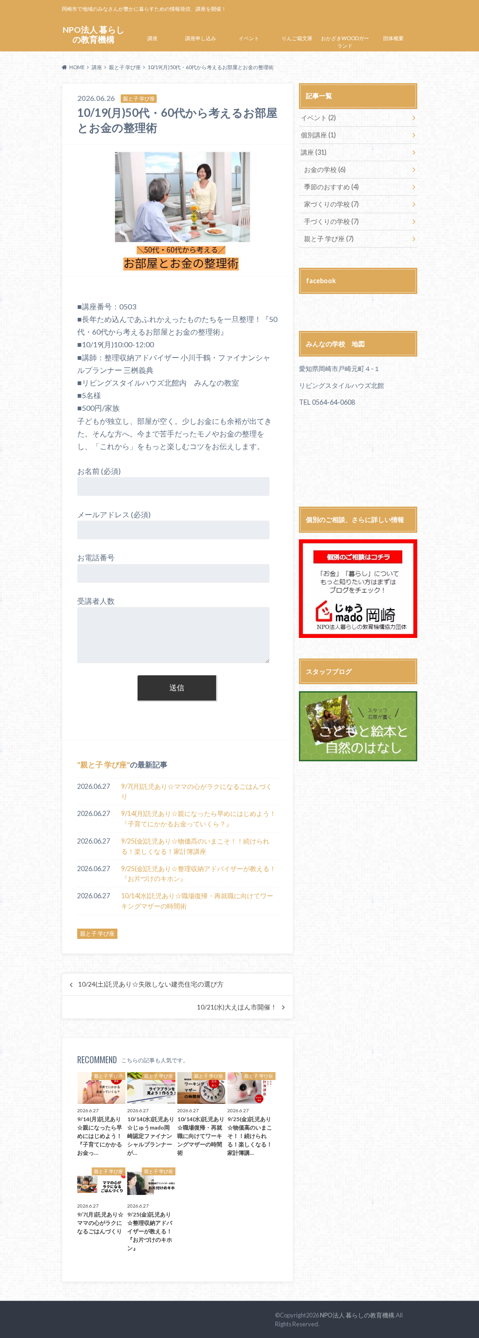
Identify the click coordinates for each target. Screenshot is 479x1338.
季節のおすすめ (331, 187)
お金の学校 (325, 169)
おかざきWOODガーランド (345, 42)
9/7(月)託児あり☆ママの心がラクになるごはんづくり (196, 791)
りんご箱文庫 (297, 38)
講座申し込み (200, 38)
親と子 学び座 (103, 764)
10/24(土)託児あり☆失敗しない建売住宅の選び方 (151, 984)
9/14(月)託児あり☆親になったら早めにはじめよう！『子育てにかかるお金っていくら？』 (198, 818)
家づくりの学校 (331, 204)
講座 (152, 38)
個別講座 (318, 135)
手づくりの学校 (331, 221)
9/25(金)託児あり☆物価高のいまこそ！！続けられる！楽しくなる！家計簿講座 (195, 846)
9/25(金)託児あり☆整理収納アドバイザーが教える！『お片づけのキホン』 (198, 874)
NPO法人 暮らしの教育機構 (93, 34)
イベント (249, 38)
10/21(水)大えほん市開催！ (237, 1007)
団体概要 (393, 38)
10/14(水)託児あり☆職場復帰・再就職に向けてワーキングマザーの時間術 (197, 901)
